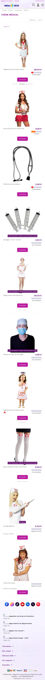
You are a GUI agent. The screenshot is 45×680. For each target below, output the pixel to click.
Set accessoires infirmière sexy (13, 128)
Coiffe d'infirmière (9, 583)
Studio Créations (26, 678)
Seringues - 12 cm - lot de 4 (12, 240)
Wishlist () (40, 1)
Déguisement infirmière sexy (12, 295)
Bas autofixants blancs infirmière (14, 467)
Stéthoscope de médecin (11, 184)
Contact (17, 1)
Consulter (22, 79)
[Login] (38, 5)
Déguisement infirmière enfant (13, 69)
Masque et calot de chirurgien (13, 354)
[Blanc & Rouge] (4, 413)
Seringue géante (8, 526)
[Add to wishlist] (40, 34)
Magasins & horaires (7, 1)
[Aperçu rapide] (40, 37)
